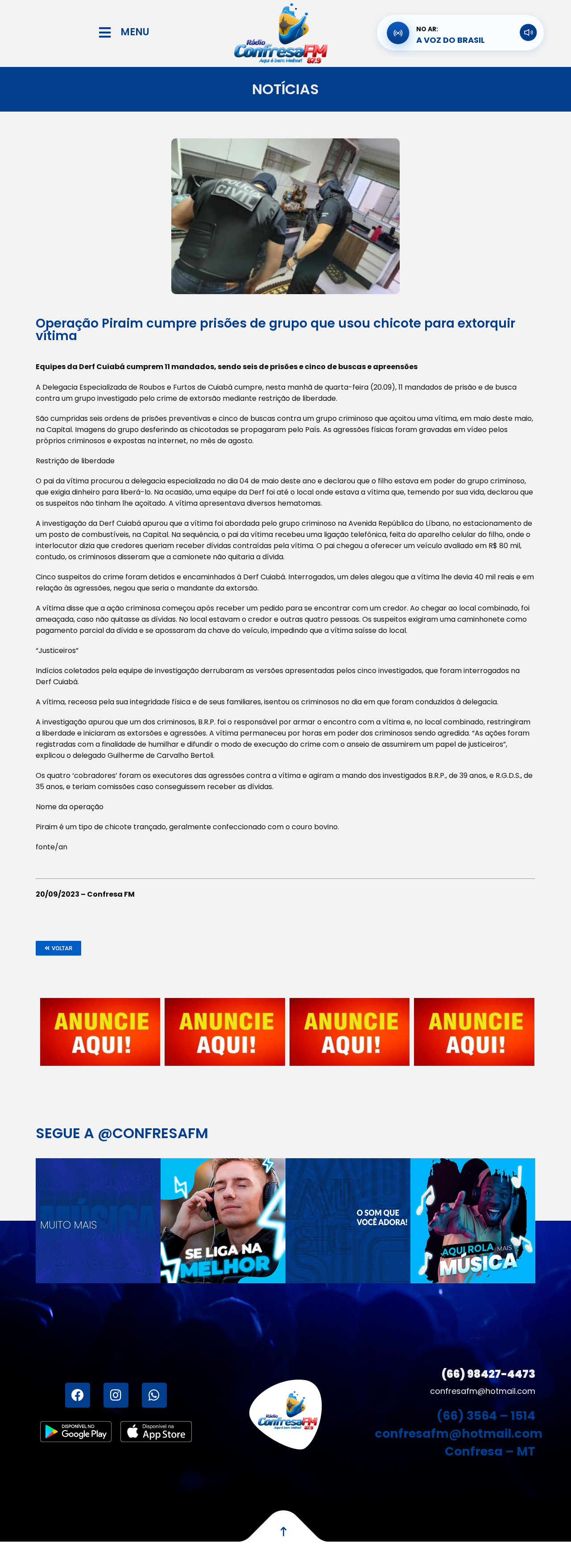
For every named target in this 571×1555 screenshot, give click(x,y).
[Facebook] (77, 1395)
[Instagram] (115, 1395)
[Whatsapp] (154, 1395)
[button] (58, 948)
